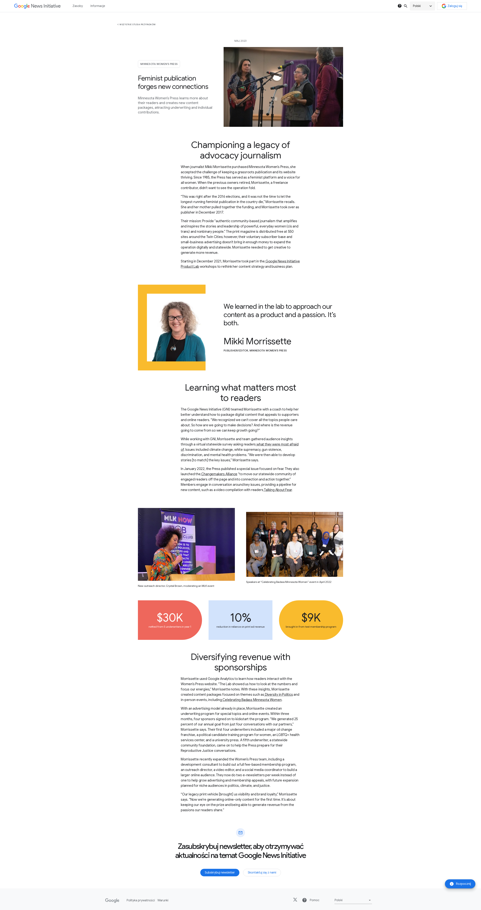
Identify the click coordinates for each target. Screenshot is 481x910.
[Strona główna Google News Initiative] (37, 6)
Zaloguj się (455, 6)
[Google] (112, 900)
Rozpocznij (460, 884)
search (405, 6)
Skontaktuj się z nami (262, 872)
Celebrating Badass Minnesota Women (252, 700)
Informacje (97, 6)
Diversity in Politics (278, 695)
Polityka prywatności (140, 900)
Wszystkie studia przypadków (137, 24)
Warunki (162, 900)
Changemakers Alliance (219, 474)
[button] (422, 6)
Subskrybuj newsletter (220, 872)
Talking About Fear (277, 490)
